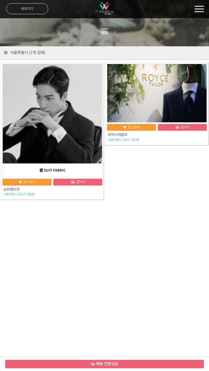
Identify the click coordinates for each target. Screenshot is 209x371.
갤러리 (80, 182)
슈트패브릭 (11, 189)
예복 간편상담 (107, 364)
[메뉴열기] (199, 9)
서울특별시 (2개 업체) (27, 52)
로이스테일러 (117, 134)
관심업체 (29, 182)
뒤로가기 (27, 8)
